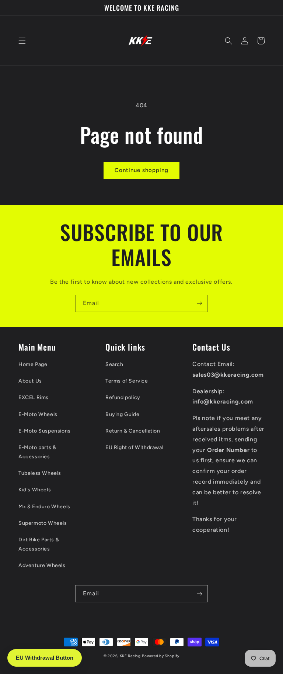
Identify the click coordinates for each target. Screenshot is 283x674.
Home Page (32, 364)
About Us (30, 381)
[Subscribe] (199, 303)
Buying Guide (122, 414)
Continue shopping (141, 170)
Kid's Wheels (34, 490)
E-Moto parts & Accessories (37, 452)
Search (114, 364)
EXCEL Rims (33, 397)
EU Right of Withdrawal (134, 447)
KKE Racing (130, 655)
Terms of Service (126, 381)
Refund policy (122, 397)
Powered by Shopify (160, 655)
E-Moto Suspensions (44, 431)
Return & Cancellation (132, 431)
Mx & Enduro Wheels (44, 506)
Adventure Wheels (42, 565)
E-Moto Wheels (37, 414)
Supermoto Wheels (42, 523)
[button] (22, 41)
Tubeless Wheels (39, 473)
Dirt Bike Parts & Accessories (38, 544)
